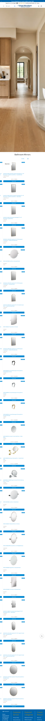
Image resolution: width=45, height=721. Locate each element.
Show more (7, 163)
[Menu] (3, 6)
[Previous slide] (1, 1)
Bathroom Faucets (29, 717)
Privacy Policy (16, 717)
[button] (14, 6)
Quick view (14, 181)
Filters (22, 158)
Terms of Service (16, 719)
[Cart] (41, 6)
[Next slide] (43, 1)
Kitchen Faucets (28, 719)
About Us (39, 717)
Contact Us (39, 719)
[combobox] (11, 6)
